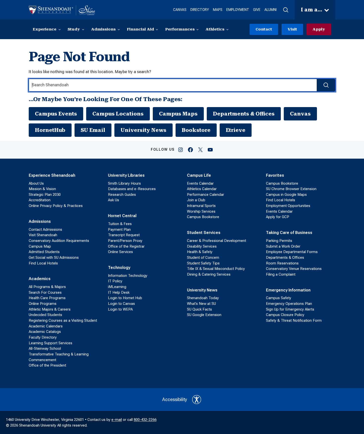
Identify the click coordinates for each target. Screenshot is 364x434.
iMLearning (117, 287)
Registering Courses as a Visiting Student (63, 320)
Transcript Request (124, 235)
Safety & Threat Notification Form (294, 320)
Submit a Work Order (283, 246)
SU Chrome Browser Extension (291, 189)
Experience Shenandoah (52, 175)
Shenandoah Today (203, 298)
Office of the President (47, 365)
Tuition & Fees (120, 224)
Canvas (300, 114)
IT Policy (115, 281)
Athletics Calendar (202, 189)
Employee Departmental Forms (292, 252)
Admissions (40, 221)
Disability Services (202, 246)
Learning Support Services (50, 343)
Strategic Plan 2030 (45, 194)
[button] (286, 10)
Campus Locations (118, 114)
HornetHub (50, 130)
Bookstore (196, 130)
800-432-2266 (145, 419)
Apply (318, 29)
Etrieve (235, 130)
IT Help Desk (119, 292)
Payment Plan (119, 229)
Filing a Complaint (280, 274)
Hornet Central (122, 215)
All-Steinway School (45, 348)
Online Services (120, 252)
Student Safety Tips (203, 263)
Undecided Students (45, 315)
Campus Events (56, 114)
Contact (264, 29)
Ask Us (113, 200)
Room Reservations (282, 263)
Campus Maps (178, 114)
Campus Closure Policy (285, 315)
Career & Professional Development (216, 240)
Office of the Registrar (126, 246)
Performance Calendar (205, 194)
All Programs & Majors (47, 287)
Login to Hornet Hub (125, 298)
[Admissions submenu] (119, 29)
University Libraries (126, 175)
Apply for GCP (277, 217)
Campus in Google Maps (286, 194)
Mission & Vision (42, 189)
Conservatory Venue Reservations (294, 268)
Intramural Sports (201, 205)
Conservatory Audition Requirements (59, 240)
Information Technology (127, 275)
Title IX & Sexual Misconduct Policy (216, 268)
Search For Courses (45, 292)
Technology (119, 267)
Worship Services (201, 211)
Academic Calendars (46, 326)
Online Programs (42, 303)
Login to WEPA (120, 309)
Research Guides (122, 194)
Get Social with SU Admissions (54, 257)
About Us (36, 183)
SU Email (93, 130)
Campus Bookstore (203, 217)
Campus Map (40, 246)
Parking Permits (279, 240)
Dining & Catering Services (209, 274)
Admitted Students (44, 252)
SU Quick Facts (199, 309)
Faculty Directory (43, 337)
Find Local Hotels (43, 263)
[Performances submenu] (197, 29)
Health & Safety (199, 252)
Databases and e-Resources (132, 189)
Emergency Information (288, 290)
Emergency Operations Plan (289, 303)
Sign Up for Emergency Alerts (290, 309)
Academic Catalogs (45, 331)
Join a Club (196, 200)
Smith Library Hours (124, 183)
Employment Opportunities (288, 205)
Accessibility (174, 399)
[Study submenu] (83, 29)
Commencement (42, 360)
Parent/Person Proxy (125, 240)
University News (143, 130)
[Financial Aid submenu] (157, 29)
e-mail (116, 419)
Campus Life (199, 175)
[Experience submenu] (59, 29)
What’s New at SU (201, 303)
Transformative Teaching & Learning (59, 354)
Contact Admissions (45, 229)
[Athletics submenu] (227, 29)
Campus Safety (278, 298)
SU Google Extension (204, 315)
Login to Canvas (121, 303)
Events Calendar (200, 183)
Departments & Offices (244, 114)
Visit (292, 29)
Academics (40, 278)
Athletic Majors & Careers (50, 309)
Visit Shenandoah (43, 235)
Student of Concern (203, 257)
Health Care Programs (47, 298)
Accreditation (40, 200)
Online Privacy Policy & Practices (56, 205)
